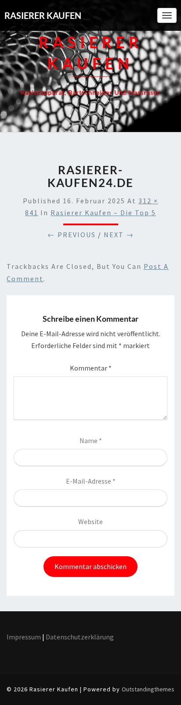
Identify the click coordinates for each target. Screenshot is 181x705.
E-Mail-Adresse (91, 481)
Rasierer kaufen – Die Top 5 (103, 212)
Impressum (24, 636)
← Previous (71, 234)
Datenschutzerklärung (80, 636)
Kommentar (91, 368)
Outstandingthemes (148, 689)
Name (91, 440)
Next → (119, 234)
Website (90, 521)
